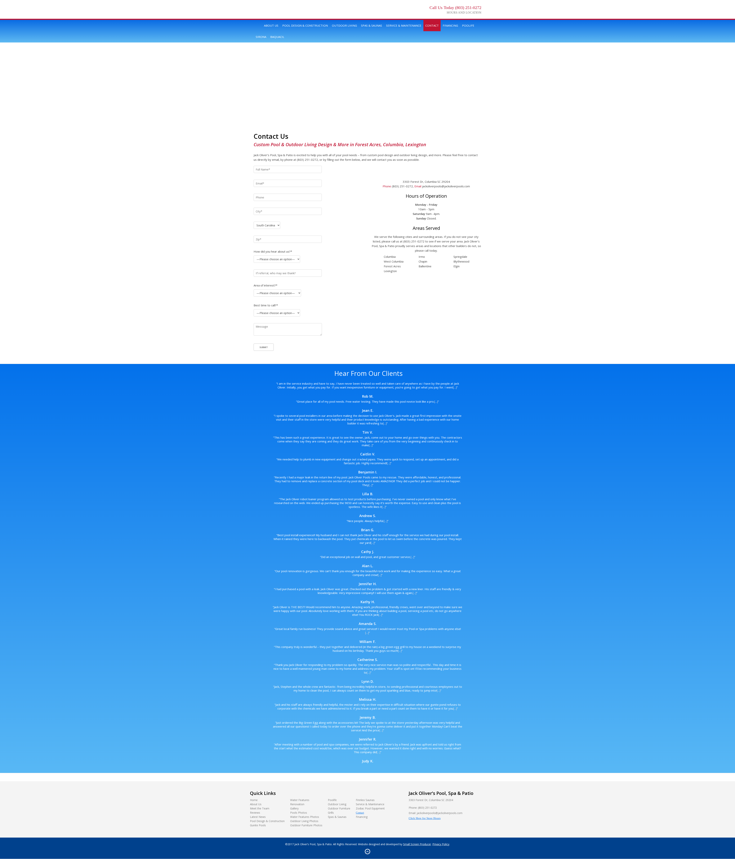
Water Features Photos (304, 817)
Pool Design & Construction (305, 25)
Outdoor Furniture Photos (306, 825)
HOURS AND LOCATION (464, 12)
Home (258, 25)
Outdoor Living (344, 25)
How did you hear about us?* (273, 251)
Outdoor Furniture (339, 808)
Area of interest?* (265, 285)
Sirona (261, 37)
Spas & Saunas (371, 25)
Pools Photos (298, 812)
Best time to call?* (266, 305)
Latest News (258, 817)
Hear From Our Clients (368, 373)
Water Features (299, 800)
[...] (455, 387)
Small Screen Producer (417, 844)
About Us (271, 25)
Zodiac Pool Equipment (370, 808)
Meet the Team (259, 808)
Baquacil (277, 37)
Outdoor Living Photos (304, 821)
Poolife (468, 25)
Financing (450, 25)
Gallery (294, 808)
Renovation (297, 804)
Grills (331, 812)
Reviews (255, 812)
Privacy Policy (440, 844)
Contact (432, 25)
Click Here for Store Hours (425, 818)
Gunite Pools (258, 825)
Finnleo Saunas (365, 800)
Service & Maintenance (403, 25)
